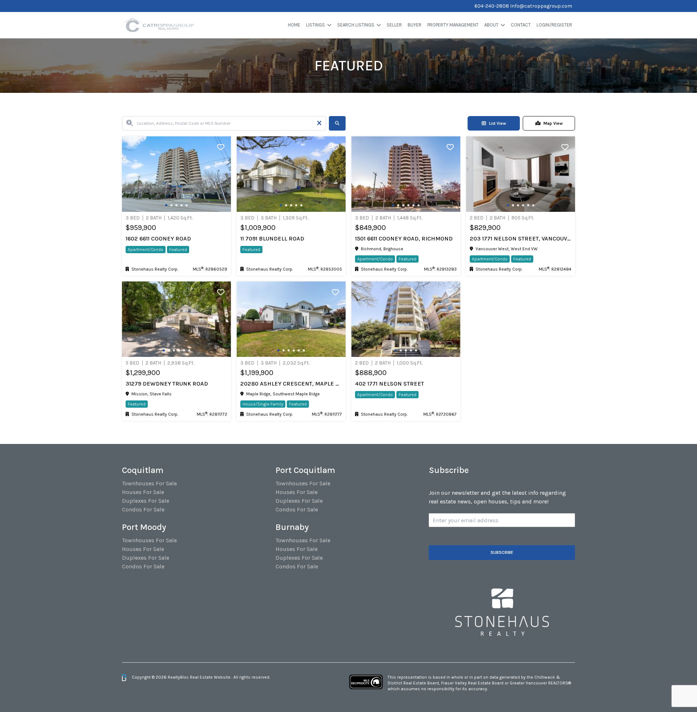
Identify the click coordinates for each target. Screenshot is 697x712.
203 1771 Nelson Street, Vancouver (520, 238)
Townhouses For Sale (149, 483)
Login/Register (554, 25)
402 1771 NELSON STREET (389, 383)
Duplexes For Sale (145, 500)
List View (497, 123)
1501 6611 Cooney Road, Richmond (404, 238)
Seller (394, 25)
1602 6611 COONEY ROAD (158, 238)
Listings (315, 25)
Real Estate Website (211, 677)
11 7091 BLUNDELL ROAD (272, 238)
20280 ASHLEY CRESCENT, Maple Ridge (291, 383)
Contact (521, 25)
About (491, 25)
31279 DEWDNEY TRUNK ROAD (167, 383)
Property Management (452, 25)
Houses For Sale (143, 492)
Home (294, 25)
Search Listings (355, 25)
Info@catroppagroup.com (541, 6)
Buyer (414, 25)
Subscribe (501, 552)
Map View (553, 123)
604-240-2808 (491, 6)
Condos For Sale (143, 509)
